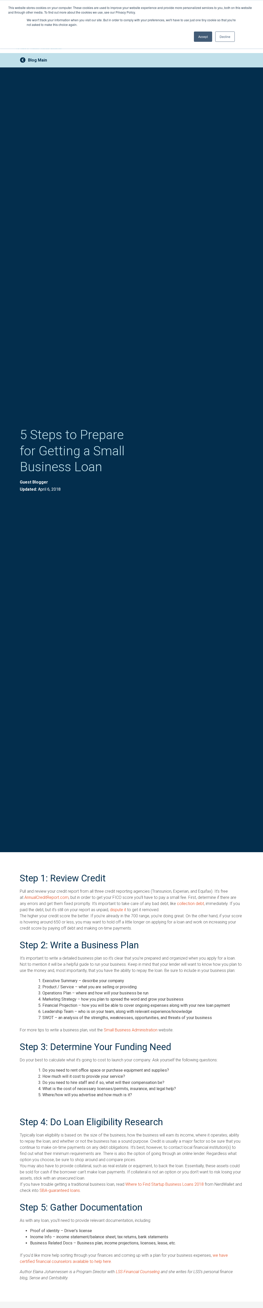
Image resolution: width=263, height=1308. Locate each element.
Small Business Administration (130, 1030)
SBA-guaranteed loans (60, 1190)
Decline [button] (225, 36)
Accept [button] (203, 36)
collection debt (190, 903)
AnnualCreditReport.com (46, 897)
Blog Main (37, 60)
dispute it (118, 909)
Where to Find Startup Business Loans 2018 (164, 1184)
